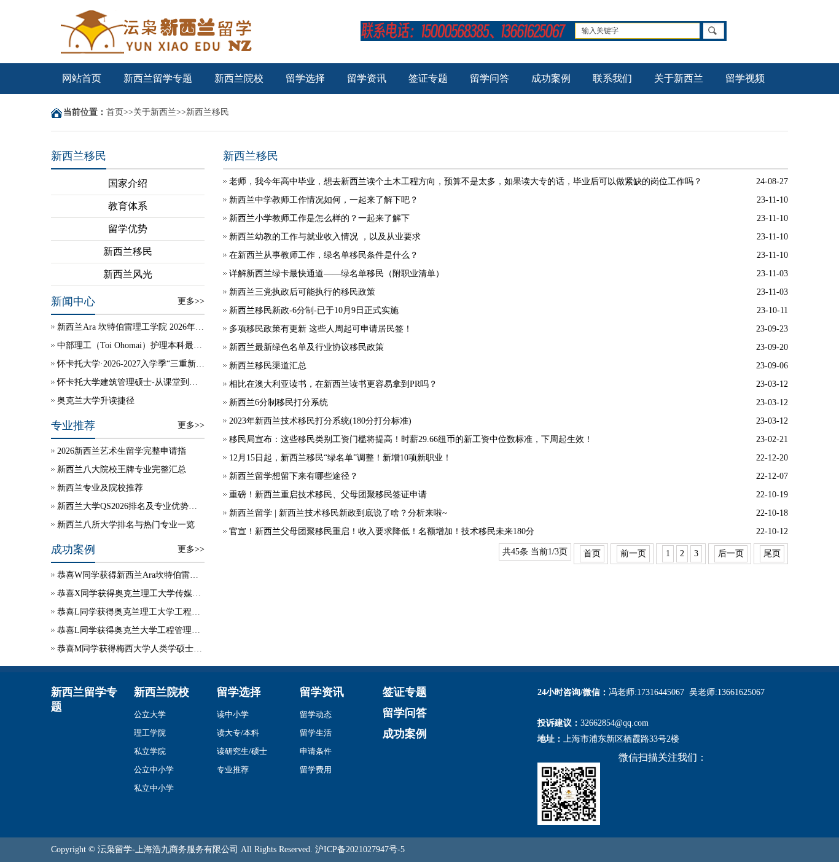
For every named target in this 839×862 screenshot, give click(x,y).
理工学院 (150, 732)
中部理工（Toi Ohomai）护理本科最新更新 (131, 345)
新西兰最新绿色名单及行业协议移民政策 (306, 347)
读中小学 (233, 714)
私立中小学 (154, 788)
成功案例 (551, 78)
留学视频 (745, 78)
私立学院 (150, 751)
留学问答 (489, 78)
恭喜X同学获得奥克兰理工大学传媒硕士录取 (131, 593)
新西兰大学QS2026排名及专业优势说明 (131, 506)
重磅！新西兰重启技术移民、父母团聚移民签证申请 (328, 494)
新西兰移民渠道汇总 (267, 365)
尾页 (772, 553)
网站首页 (81, 78)
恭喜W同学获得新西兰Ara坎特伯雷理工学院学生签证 (131, 575)
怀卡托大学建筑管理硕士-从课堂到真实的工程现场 (131, 382)
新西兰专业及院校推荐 (100, 487)
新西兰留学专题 (157, 78)
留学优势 (127, 228)
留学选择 (305, 78)
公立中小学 (154, 769)
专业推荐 (233, 769)
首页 (114, 112)
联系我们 (612, 78)
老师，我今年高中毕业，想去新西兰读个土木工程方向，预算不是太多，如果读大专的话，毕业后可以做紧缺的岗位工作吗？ (465, 181)
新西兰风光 (127, 274)
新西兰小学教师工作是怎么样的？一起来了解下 (319, 218)
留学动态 (316, 714)
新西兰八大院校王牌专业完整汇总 (121, 469)
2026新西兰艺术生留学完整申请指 (121, 451)
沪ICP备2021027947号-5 (360, 849)
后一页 (731, 553)
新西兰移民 (207, 112)
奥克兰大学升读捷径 (96, 400)
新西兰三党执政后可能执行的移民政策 (302, 292)
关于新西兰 (678, 78)
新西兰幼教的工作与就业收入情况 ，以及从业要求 (325, 236)
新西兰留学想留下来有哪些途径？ (293, 476)
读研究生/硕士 (242, 751)
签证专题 (428, 78)
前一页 (633, 553)
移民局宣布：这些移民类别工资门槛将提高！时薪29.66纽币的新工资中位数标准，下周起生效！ (411, 439)
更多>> (191, 301)
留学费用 (316, 769)
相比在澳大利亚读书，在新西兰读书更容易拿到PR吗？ (333, 384)
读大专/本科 (238, 732)
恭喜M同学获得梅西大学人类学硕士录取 (131, 648)
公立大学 (150, 714)
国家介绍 (127, 183)
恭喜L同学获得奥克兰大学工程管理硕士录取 (131, 630)
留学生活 (316, 732)
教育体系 (127, 206)
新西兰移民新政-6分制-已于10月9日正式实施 (314, 310)
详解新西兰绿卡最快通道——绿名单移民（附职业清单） (336, 273)
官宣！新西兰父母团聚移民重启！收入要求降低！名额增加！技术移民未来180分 (381, 531)
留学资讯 (366, 78)
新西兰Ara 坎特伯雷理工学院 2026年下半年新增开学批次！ (131, 327)
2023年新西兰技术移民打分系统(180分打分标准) (320, 420)
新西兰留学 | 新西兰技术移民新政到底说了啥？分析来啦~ (338, 513)
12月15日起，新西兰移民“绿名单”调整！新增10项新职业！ (340, 457)
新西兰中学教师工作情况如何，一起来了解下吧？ (323, 199)
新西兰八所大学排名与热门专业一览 (126, 524)
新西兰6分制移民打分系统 (278, 402)
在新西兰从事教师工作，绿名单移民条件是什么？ (323, 255)
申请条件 (316, 751)
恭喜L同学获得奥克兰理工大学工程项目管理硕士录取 (131, 611)
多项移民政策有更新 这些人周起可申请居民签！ (320, 328)
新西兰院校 (238, 78)
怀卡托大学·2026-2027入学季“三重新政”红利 (131, 363)
